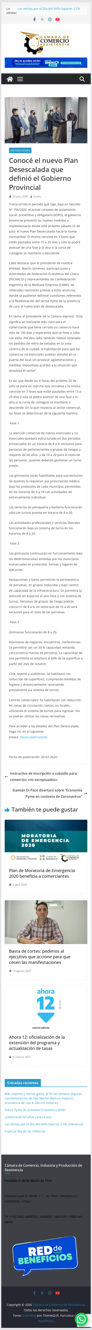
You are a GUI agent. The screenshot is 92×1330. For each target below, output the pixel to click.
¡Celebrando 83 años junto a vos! (28, 1117)
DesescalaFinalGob (33, 737)
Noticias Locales (20, 150)
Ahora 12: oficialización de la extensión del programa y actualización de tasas (37, 1042)
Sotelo (37, 196)
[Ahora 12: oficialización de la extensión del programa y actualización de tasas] (46, 1008)
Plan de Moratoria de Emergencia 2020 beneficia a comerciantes (42, 873)
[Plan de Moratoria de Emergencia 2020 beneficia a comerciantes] (46, 841)
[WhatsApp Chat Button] (81, 1319)
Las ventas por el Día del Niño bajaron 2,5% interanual (44, 1124)
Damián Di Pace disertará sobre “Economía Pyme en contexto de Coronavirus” (47, 793)
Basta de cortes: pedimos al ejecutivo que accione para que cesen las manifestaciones (39, 956)
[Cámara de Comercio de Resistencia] (10, 79)
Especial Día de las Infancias (25, 1131)
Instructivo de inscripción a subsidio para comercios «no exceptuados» (43, 776)
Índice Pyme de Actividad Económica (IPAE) (35, 1110)
